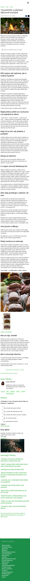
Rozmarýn (4, 570)
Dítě (7, 391)
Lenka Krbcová (5, 16)
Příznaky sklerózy (6, 553)
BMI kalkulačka (6, 545)
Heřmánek (5, 563)
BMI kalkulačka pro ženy (8, 552)
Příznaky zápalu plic (7, 560)
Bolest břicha (5, 555)
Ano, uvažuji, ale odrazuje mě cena (12, 411)
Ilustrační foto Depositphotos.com (20, 32)
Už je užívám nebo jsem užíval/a (12, 408)
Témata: (3, 391)
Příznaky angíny (6, 573)
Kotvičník (4, 557)
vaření (23, 391)
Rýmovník (4, 550)
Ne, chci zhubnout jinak (9, 418)
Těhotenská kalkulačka (8, 565)
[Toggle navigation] (28, 2)
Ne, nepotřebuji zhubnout (10, 421)
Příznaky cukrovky (7, 547)
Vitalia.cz (3, 7)
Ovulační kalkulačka (7, 572)
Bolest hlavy (5, 575)
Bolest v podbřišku (7, 568)
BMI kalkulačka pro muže (9, 558)
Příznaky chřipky (6, 567)
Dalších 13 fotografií (6, 332)
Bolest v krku (5, 562)
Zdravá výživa (10, 393)
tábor (18, 391)
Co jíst (11, 7)
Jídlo (7, 7)
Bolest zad (4, 548)
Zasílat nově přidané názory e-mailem (9, 373)
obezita (12, 391)
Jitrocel (4, 577)
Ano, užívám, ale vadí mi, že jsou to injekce (14, 414)
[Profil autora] (3, 383)
